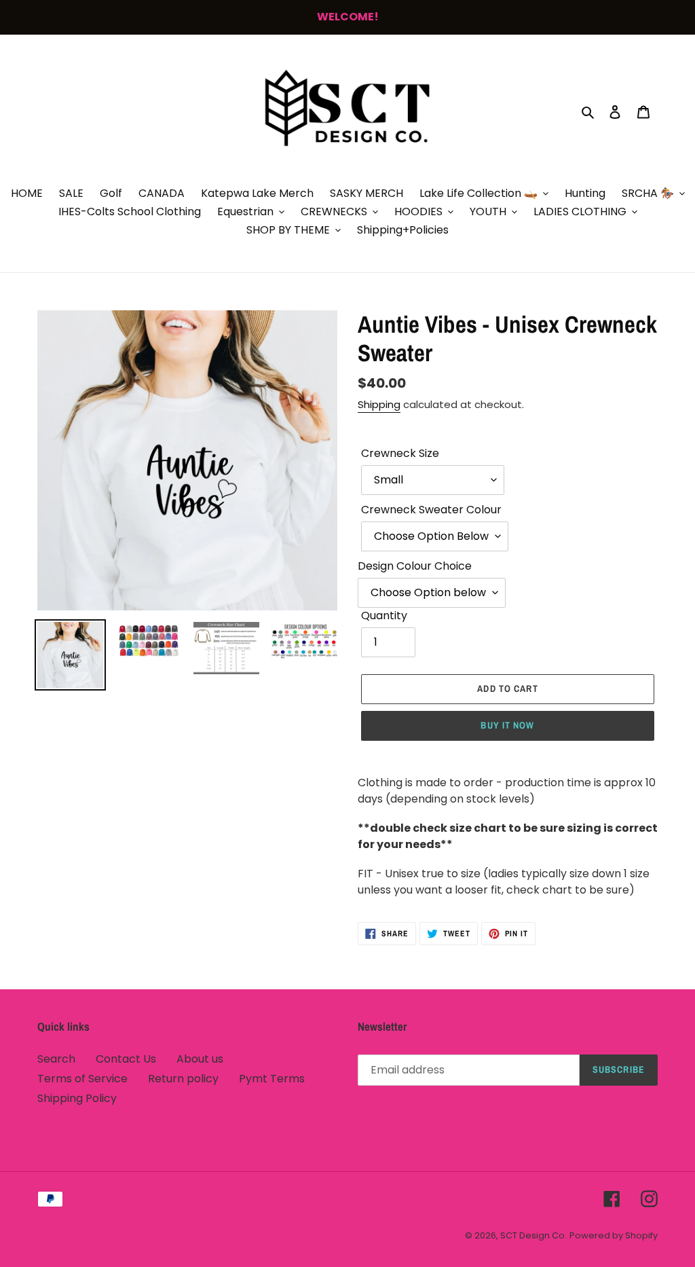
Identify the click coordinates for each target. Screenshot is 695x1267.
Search (56, 1059)
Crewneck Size (400, 453)
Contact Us (126, 1059)
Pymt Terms (272, 1078)
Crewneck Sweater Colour (431, 509)
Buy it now (507, 725)
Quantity (384, 615)
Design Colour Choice (415, 566)
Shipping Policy (77, 1098)
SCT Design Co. (533, 1235)
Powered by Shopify (613, 1235)
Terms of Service (82, 1078)
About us (199, 1059)
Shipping (379, 404)
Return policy (183, 1078)
